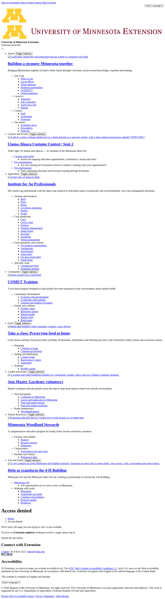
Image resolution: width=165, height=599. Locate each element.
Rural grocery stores (31, 360)
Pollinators (26, 445)
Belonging (26, 491)
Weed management (30, 239)
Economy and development (35, 297)
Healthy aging (28, 308)
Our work (19, 76)
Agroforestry (27, 251)
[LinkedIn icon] (11, 554)
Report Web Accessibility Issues (17, 596)
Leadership (26, 116)
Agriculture (14, 174)
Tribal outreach (28, 84)
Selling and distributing (26, 354)
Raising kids (27, 317)
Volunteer (25, 99)
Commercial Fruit (30, 265)
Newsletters (27, 128)
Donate (24, 107)
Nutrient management (32, 228)
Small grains (27, 231)
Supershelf (26, 362)
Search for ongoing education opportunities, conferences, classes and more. (59, 159)
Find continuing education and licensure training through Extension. (55, 170)
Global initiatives (29, 93)
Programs (25, 119)
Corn (23, 219)
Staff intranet (62, 596)
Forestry (25, 439)
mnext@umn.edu (36, 551)
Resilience (26, 502)
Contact (18, 110)
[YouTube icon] (5, 554)
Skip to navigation (10, 2)
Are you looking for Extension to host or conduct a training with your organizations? (64, 165)
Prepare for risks (29, 457)
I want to (18, 96)
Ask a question (28, 102)
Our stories (19, 122)
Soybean (25, 234)
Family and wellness (24, 305)
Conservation (21, 448)
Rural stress (26, 320)
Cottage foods (28, 357)
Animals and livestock (25, 196)
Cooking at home (29, 348)
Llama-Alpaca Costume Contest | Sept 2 (40, 144)
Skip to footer (49, 2)
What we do (27, 78)
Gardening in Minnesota (33, 397)
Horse (24, 205)
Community (14, 271)
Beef (23, 199)
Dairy (23, 202)
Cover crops (27, 222)
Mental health (27, 314)
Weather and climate (24, 454)
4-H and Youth (15, 460)
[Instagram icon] (8, 554)
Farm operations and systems (29, 242)
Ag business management (34, 245)
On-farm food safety (31, 257)
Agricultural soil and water (34, 451)
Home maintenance (24, 408)
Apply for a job (28, 104)
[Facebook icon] (2, 554)
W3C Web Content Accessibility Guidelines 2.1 (93, 568)
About (11, 53)
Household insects (30, 411)
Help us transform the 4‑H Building (37, 470)
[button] (48, 56)
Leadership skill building (33, 300)
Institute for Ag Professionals (32, 184)
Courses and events (24, 156)
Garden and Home (17, 371)
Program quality (29, 500)
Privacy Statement (45, 596)
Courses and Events (18, 134)
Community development (27, 294)
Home (11, 518)
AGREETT (27, 90)
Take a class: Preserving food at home (39, 333)
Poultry (24, 210)
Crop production (22, 216)
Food (11, 323)
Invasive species (29, 442)
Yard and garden (22, 394)
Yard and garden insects (33, 402)
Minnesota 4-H (21, 482)
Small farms (27, 260)
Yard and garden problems (34, 405)
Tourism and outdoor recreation (37, 302)
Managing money (30, 311)
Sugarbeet (26, 236)
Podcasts (25, 131)
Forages (25, 225)
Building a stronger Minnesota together (40, 63)
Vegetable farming (30, 268)
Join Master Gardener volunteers (35, 382)
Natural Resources (17, 414)
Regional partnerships (32, 87)
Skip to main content (31, 2)
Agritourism (27, 248)
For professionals (23, 168)
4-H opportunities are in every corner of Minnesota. (47, 485)
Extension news (29, 125)
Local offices (27, 81)
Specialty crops (22, 263)
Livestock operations (31, 207)
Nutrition (18, 365)
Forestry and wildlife (24, 436)
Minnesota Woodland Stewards (33, 424)
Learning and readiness (32, 497)
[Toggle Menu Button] (2, 48)
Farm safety (27, 254)
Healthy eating (28, 368)
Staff (23, 113)
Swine (24, 213)
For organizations (23, 162)
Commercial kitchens (31, 351)
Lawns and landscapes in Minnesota (39, 399)
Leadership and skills (31, 494)
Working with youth (24, 488)
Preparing (19, 345)
